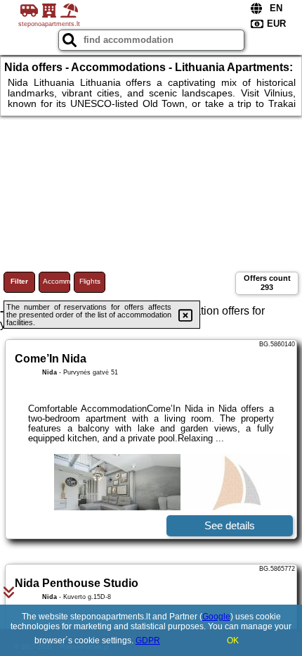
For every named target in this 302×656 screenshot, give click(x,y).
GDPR (148, 640)
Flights (89, 281)
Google (216, 617)
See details (229, 525)
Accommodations (56, 281)
